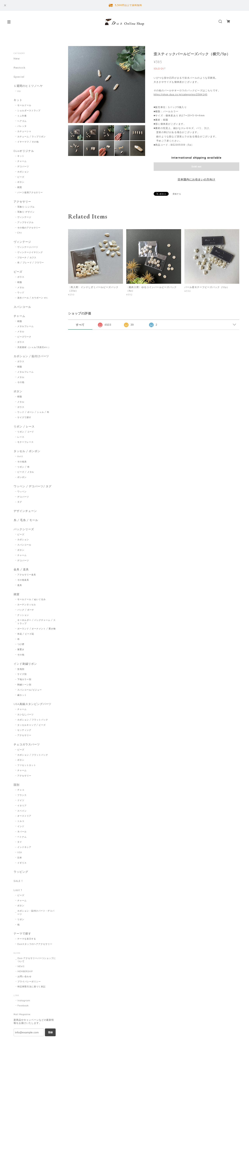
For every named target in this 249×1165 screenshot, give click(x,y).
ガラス (20, 277)
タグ (19, 501)
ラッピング (21, 872)
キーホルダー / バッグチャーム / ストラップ (36, 622)
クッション (23, 615)
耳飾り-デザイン (26, 212)
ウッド (20, 292)
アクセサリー (22, 201)
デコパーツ (23, 166)
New (17, 58)
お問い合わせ (25, 976)
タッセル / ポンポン (27, 451)
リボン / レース (24, 426)
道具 (19, 585)
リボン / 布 (23, 466)
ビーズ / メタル (25, 472)
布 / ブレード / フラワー (30, 262)
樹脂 (19, 282)
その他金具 (23, 580)
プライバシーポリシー (29, 981)
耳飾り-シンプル (26, 206)
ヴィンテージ (24, 217)
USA (19, 852)
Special (19, 76)
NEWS (21, 966)
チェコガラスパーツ (27, 744)
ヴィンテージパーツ (27, 247)
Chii (19, 232)
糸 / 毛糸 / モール (26, 520)
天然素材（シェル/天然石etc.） (34, 347)
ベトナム (22, 836)
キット (18, 100)
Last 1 (18, 890)
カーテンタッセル (26, 604)
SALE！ (19, 881)
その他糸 (22, 461)
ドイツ (20, 800)
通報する (177, 194)
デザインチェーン (25, 511)
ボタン (20, 182)
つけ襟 (20, 644)
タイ (19, 841)
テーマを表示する (26, 938)
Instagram (24, 1000)
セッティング (24, 730)
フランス (22, 795)
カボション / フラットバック (32, 719)
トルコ (20, 821)
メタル (20, 287)
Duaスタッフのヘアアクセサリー (34, 944)
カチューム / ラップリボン (31, 136)
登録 (50, 1032)
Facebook (23, 1005)
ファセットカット (26, 765)
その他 (20, 382)
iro (19, 91)
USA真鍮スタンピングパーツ (32, 704)
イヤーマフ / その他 (28, 141)
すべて (80, 324)
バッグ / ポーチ (25, 609)
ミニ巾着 (22, 115)
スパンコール (22, 307)
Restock (19, 67)
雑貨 (19, 187)
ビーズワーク (24, 336)
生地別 (20, 669)
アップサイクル (25, 222)
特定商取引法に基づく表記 (32, 986)
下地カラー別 (24, 679)
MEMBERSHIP (25, 971)
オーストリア (24, 815)
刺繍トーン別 (24, 684)
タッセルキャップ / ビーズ (31, 725)
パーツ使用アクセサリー (30, 192)
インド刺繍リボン (25, 664)
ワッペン (22, 491)
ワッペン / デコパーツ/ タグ (33, 486)
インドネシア (24, 847)
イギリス (22, 862)
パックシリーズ (24, 529)
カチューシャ (24, 131)
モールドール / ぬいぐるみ (31, 599)
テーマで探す (22, 933)
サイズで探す (24, 417)
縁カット (22, 695)
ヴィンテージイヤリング (30, 252)
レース (20, 437)
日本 (19, 857)
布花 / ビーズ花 (25, 634)
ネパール (22, 831)
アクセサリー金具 (26, 574)
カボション (23, 171)
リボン (20, 919)
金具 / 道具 (21, 569)
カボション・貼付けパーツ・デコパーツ (35, 912)
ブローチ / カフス (27, 257)
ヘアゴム (22, 121)
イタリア (22, 805)
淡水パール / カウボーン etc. (32, 297)
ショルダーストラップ (29, 110)
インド (20, 826)
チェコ (20, 789)
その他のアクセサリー (29, 227)
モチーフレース (25, 442)
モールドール (24, 105)
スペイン (22, 810)
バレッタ (22, 126)
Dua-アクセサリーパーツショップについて (37, 960)
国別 (16, 785)
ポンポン (22, 477)
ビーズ (20, 177)
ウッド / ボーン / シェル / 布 (33, 412)
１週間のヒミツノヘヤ (28, 86)
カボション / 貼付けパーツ (31, 356)
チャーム (22, 161)
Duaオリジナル (24, 151)
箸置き (20, 649)
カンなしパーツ (25, 714)
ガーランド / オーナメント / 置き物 (36, 628)
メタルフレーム (25, 326)
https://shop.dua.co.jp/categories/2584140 (180, 94)
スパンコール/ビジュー (29, 689)
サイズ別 (22, 674)
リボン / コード (25, 431)
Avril (20, 456)
